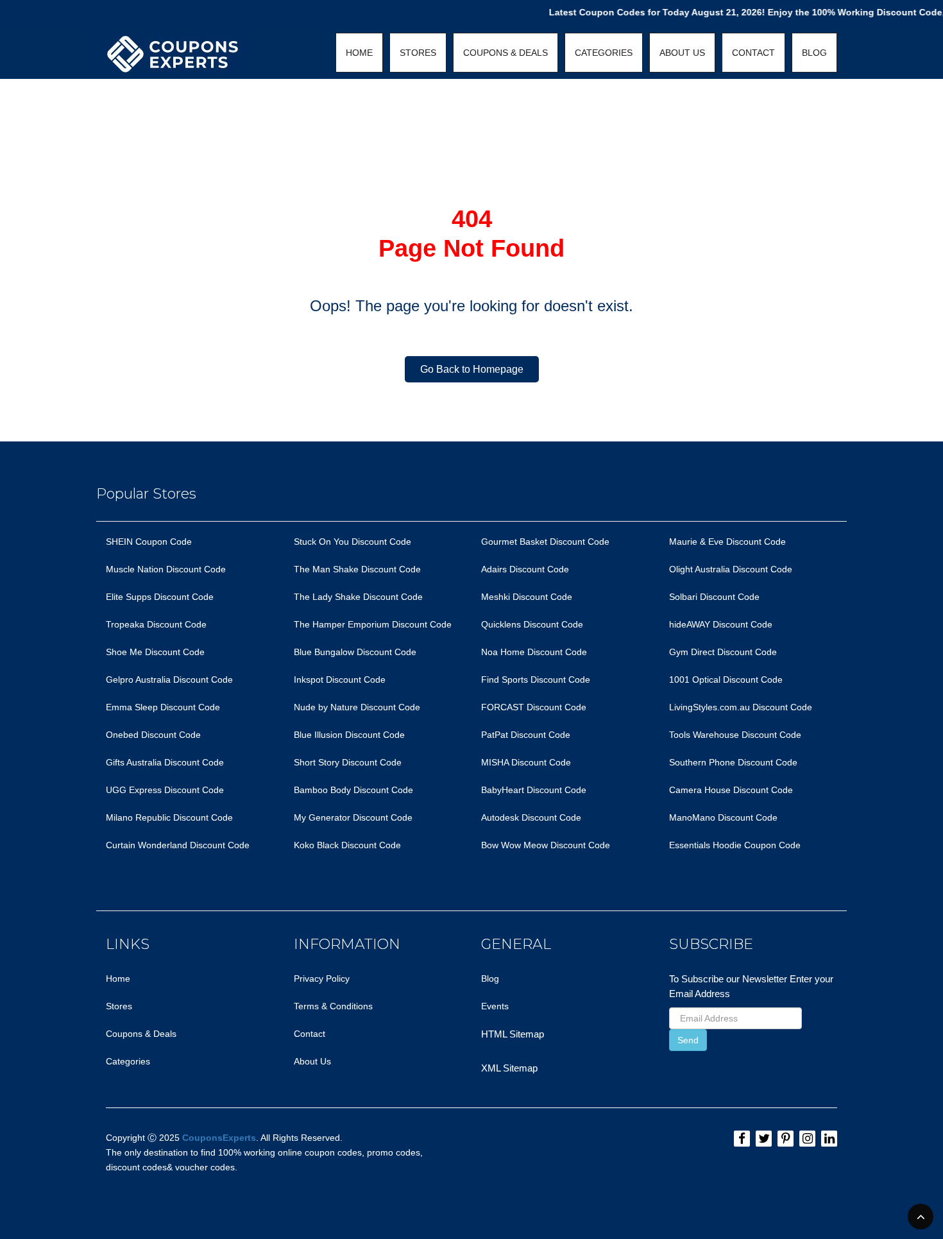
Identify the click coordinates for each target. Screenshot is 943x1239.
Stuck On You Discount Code (352, 541)
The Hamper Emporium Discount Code (373, 624)
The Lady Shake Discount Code (358, 597)
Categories (128, 1061)
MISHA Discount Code (526, 762)
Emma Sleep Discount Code (163, 707)
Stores (119, 1006)
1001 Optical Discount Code (726, 679)
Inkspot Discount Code (340, 679)
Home (118, 978)
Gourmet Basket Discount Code (545, 541)
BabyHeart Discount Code (533, 790)
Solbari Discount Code (714, 597)
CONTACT (753, 52)
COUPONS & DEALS (505, 52)
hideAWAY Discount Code (720, 624)
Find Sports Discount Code (535, 679)
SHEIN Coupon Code (149, 541)
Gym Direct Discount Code (723, 652)
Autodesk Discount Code (531, 817)
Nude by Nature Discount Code (357, 707)
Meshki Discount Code (526, 597)
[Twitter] (764, 1139)
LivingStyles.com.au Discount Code (740, 707)
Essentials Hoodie (705, 845)
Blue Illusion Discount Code (349, 735)
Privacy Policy (322, 978)
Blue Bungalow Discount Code (355, 652)
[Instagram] (807, 1139)
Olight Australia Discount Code (730, 569)
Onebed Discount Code (153, 735)
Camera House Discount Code (731, 790)
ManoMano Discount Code (723, 817)
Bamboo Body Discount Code (353, 790)
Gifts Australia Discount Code (165, 762)
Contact (309, 1034)
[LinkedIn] (829, 1139)
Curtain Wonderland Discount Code (178, 845)
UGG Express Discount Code (165, 790)
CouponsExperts (219, 1137)
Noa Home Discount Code (534, 652)
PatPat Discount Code (525, 735)
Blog (490, 978)
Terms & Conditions (333, 1006)
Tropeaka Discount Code (156, 624)
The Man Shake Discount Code (357, 569)
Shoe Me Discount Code (155, 652)
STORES (418, 52)
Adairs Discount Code (525, 569)
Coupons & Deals (141, 1034)
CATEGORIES (604, 52)
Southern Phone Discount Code (733, 762)
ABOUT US (682, 52)
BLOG (814, 52)
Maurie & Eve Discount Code (727, 541)
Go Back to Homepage (471, 369)
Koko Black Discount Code (347, 845)
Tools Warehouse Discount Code (735, 735)
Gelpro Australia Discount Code (169, 679)
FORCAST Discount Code (533, 707)
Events (495, 1006)
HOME (359, 52)
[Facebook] (742, 1139)
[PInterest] (785, 1139)
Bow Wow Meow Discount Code (545, 845)
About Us (312, 1061)
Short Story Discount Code (348, 762)
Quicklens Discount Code (532, 624)
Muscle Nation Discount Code (166, 569)
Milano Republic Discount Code (169, 817)
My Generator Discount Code (353, 817)
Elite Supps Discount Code (160, 597)
